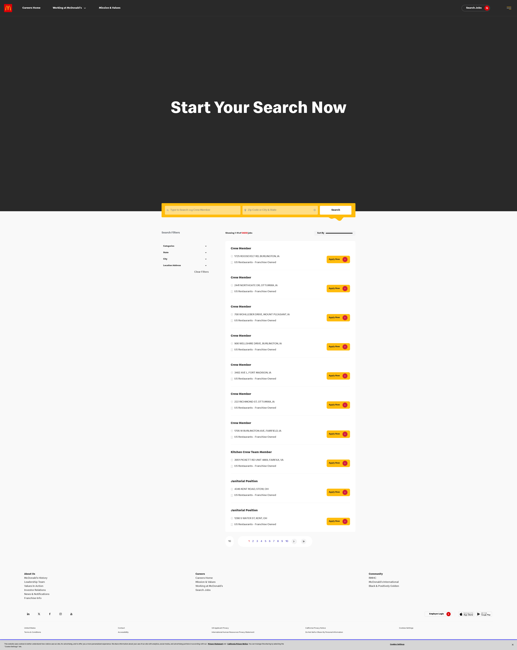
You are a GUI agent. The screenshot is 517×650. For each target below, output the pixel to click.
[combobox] (280, 210)
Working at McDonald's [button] (67, 8)
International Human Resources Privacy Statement (233, 632)
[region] (258, 645)
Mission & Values (109, 8)
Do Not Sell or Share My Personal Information (324, 632)
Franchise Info (32, 598)
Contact (121, 628)
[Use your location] (315, 210)
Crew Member (241, 248)
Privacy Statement (215, 644)
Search (335, 210)
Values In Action (33, 586)
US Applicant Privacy (220, 628)
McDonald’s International (384, 582)
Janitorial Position (244, 481)
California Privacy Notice (315, 628)
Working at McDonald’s (209, 586)
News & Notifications (36, 594)
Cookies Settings (406, 628)
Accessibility (123, 632)
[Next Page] (294, 541)
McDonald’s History (35, 578)
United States (30, 628)
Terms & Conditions (32, 632)
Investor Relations (35, 590)
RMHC (372, 578)
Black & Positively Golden (384, 586)
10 (287, 541)
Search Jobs (474, 8)
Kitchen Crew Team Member (251, 452)
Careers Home (31, 8)
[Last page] (303, 541)
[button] (509, 8)
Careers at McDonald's (8, 8)
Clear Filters (201, 272)
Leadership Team (34, 582)
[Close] (513, 645)
